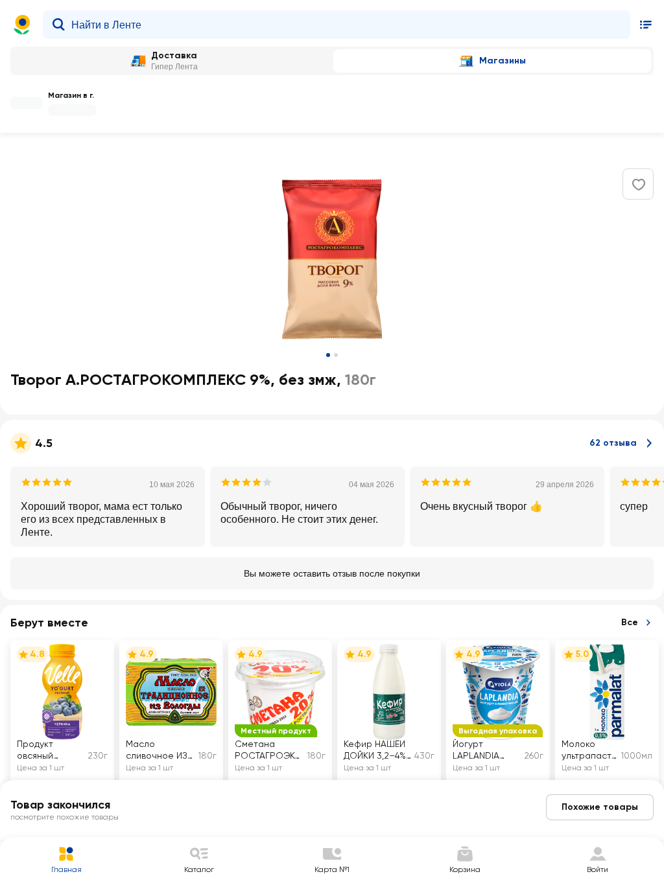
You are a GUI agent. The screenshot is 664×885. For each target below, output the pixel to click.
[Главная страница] (22, 24)
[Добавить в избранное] (638, 184)
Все (629, 622)
